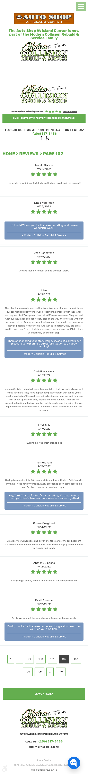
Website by (44, 770)
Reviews (28, 154)
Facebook (41, 139)
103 (76, 659)
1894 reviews (70, 112)
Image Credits (44, 760)
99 (29, 659)
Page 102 (53, 154)
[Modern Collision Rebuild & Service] (44, 94)
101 (52, 659)
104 (27, 671)
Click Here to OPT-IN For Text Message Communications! (44, 118)
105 (39, 671)
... (19, 659)
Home (8, 154)
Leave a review (44, 694)
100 (40, 659)
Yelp (47, 139)
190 (60, 671)
